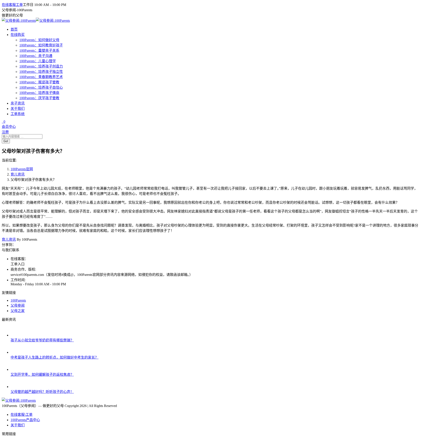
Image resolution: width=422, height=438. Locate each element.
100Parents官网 (22, 169)
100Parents (18, 300)
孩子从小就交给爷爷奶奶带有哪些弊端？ (42, 340)
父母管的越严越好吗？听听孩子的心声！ (42, 392)
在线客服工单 (12, 5)
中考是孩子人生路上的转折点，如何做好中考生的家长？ (54, 357)
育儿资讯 (18, 174)
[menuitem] (22, 414)
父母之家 (18, 311)
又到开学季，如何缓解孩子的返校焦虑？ (42, 374)
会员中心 (9, 126)
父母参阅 (18, 305)
